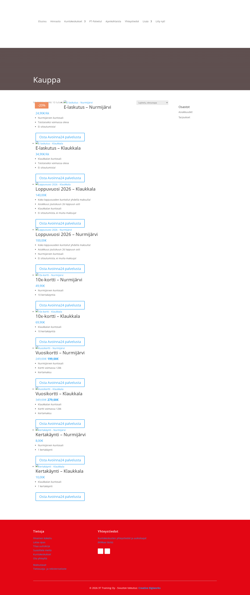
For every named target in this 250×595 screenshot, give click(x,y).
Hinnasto (55, 21)
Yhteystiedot (132, 21)
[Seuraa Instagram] (107, 551)
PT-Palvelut (95, 21)
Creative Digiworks (149, 588)
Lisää (145, 21)
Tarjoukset (184, 117)
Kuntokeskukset (73, 21)
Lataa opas (39, 542)
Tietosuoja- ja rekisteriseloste (49, 568)
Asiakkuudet (186, 112)
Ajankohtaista (113, 21)
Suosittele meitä (42, 550)
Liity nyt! (160, 21)
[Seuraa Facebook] (100, 551)
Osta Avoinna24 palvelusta (60, 137)
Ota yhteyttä (40, 558)
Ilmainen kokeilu (42, 538)
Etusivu (42, 21)
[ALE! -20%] (102, 348)
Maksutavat (39, 564)
